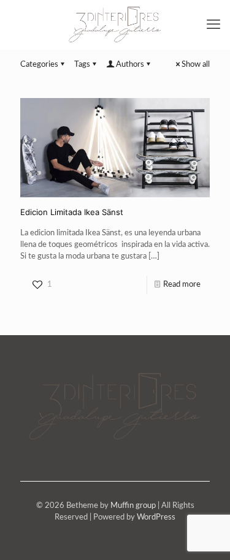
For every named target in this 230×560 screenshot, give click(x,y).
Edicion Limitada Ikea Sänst (71, 212)
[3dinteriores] (115, 24)
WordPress (156, 517)
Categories (39, 65)
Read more (182, 285)
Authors (130, 65)
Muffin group (133, 506)
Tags (82, 65)
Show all (196, 65)
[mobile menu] (213, 24)
